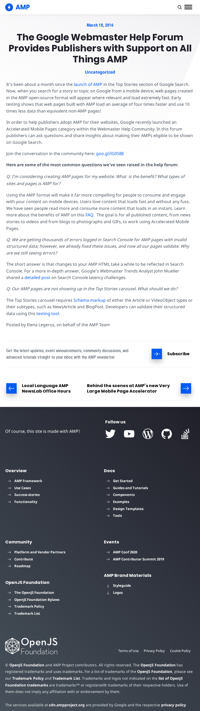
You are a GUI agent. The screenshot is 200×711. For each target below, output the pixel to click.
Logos (118, 592)
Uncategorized (100, 72)
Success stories (27, 494)
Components (124, 494)
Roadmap (22, 566)
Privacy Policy (154, 650)
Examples (121, 501)
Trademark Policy (29, 606)
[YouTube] (129, 434)
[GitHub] (166, 434)
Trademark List (27, 613)
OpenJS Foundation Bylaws (36, 599)
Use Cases (22, 487)
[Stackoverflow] (185, 434)
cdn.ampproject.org (67, 704)
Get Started (123, 480)
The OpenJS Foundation (34, 592)
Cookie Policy (180, 650)
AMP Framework (28, 480)
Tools (117, 515)
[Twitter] (110, 434)
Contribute (23, 559)
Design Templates (128, 508)
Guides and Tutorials (130, 487)
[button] (180, 7)
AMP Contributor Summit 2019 (138, 559)
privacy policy (173, 704)
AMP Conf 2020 (125, 552)
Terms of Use (128, 650)
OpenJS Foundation (26, 664)
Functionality (25, 501)
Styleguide (122, 585)
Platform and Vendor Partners (39, 552)
